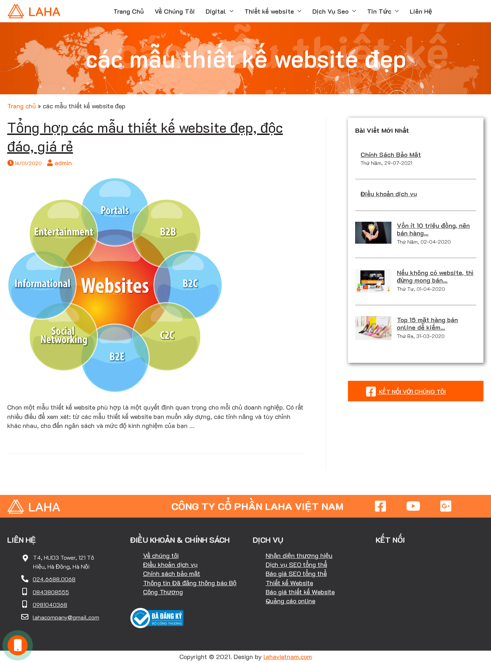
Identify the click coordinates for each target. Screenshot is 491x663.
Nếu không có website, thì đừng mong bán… (435, 276)
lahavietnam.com (287, 656)
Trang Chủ (128, 11)
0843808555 (51, 592)
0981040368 (50, 604)
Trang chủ (21, 106)
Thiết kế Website (289, 582)
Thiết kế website (269, 11)
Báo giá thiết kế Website (300, 591)
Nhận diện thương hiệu (299, 555)
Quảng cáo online (290, 600)
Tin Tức (379, 11)
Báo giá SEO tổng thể (296, 573)
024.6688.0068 (54, 579)
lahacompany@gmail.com (66, 617)
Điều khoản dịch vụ (389, 193)
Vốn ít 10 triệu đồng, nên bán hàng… (433, 229)
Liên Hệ (421, 11)
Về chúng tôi (161, 555)
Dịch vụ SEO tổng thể (296, 564)
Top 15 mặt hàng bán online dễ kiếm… (427, 323)
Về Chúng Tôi (175, 11)
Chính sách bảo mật (171, 573)
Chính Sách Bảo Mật (391, 154)
